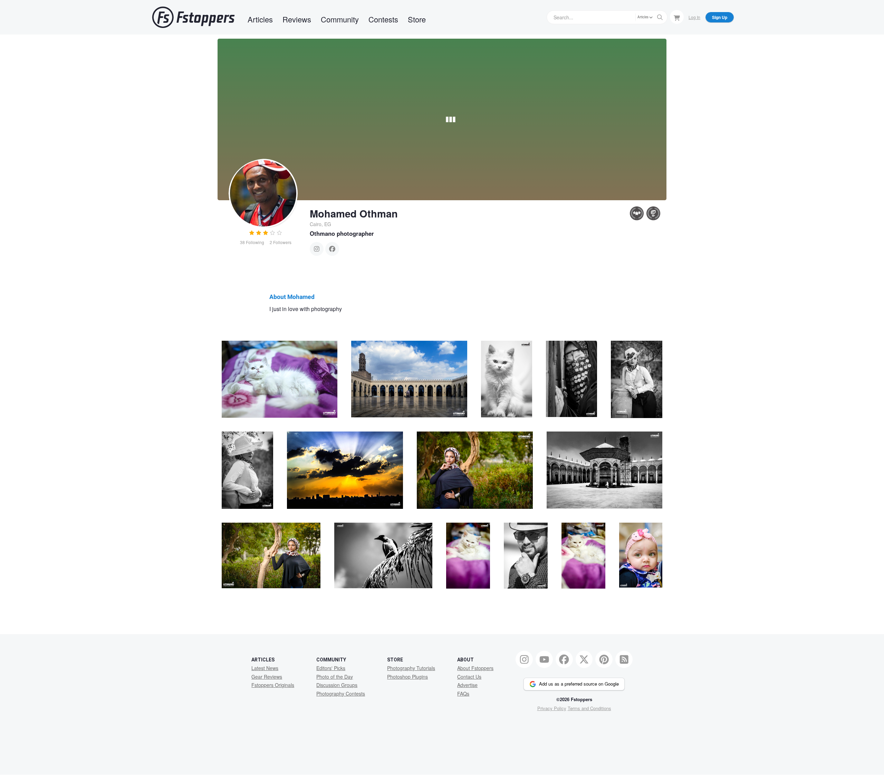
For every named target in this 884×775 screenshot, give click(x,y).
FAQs (463, 693)
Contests (383, 19)
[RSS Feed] (624, 659)
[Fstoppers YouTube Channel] (544, 659)
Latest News (264, 668)
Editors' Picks (330, 668)
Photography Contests (340, 693)
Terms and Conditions (589, 708)
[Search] (659, 17)
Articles (260, 19)
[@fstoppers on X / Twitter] (584, 659)
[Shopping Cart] (677, 17)
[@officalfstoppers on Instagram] (524, 659)
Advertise (467, 684)
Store (417, 19)
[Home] (193, 17)
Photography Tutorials (411, 668)
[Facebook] (332, 249)
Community (340, 19)
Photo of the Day (334, 676)
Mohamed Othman (354, 213)
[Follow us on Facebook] (564, 659)
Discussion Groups (336, 684)
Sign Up (719, 17)
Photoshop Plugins (407, 676)
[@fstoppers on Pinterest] (604, 659)
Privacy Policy (551, 708)
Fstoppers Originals (272, 684)
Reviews (296, 19)
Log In (694, 17)
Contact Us (469, 676)
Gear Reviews (266, 676)
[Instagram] (317, 249)
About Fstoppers (475, 668)
